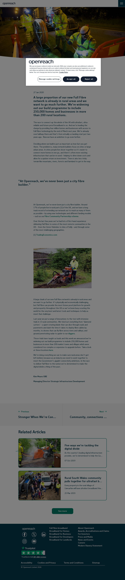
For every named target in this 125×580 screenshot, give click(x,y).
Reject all (89, 79)
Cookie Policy (63, 72)
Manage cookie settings (49, 79)
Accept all (71, 79)
